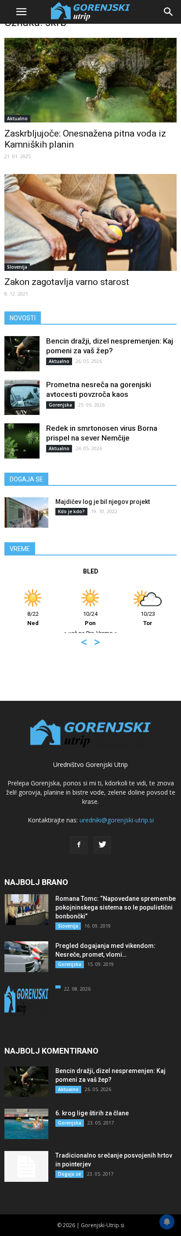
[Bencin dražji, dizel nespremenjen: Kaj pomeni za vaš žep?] (22, 353)
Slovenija (17, 267)
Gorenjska (60, 405)
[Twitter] (102, 845)
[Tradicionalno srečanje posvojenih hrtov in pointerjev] (26, 1166)
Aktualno (17, 118)
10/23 (148, 618)
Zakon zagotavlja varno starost (66, 282)
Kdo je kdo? (71, 511)
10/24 (90, 618)
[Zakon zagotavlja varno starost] (90, 222)
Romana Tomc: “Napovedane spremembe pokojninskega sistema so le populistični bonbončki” (115, 907)
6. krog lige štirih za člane (92, 1113)
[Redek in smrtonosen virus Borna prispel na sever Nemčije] (22, 441)
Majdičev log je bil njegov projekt (102, 501)
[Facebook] (78, 845)
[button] (168, 12)
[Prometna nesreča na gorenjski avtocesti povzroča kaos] (22, 397)
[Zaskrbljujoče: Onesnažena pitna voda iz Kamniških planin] (90, 80)
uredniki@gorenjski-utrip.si (117, 820)
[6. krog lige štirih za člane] (26, 1124)
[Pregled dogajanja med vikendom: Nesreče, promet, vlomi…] (26, 956)
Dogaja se (69, 1174)
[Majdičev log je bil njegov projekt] (26, 512)
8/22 (33, 618)
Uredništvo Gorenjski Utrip (90, 764)
